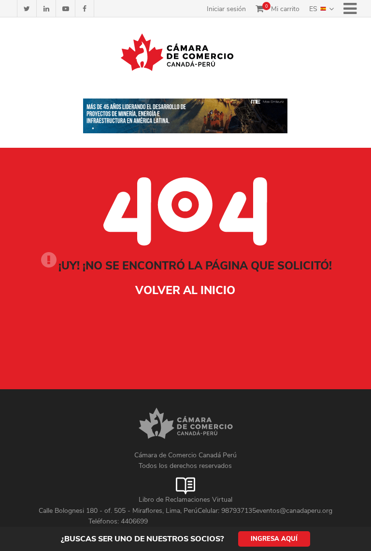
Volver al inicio (185, 290)
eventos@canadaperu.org (294, 510)
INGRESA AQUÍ (274, 539)
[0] (260, 8)
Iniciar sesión (226, 9)
